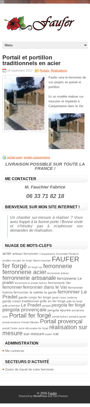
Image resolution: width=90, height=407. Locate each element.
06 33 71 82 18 (45, 196)
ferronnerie (57, 266)
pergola (46, 305)
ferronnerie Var (59, 283)
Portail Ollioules (30, 322)
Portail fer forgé (30, 315)
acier (6, 253)
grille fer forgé (74, 301)
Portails (44, 70)
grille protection (11, 305)
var (56, 334)
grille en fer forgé (53, 301)
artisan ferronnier (25, 254)
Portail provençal (61, 321)
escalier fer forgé (22, 260)
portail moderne (11, 322)
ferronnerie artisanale (29, 278)
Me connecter (14, 351)
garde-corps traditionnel (20, 301)
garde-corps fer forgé (34, 297)
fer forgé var (35, 267)
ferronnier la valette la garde (35, 292)
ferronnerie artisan (58, 273)
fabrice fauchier (42, 260)
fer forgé (14, 266)
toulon (48, 334)
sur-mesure (34, 334)
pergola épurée (59, 310)
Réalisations (59, 70)
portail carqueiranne (37, 157)
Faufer (52, 393)
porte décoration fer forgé (33, 328)
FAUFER (65, 259)
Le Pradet (31, 305)
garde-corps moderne (64, 297)
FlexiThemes (60, 396)
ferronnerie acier (24, 272)
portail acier (14, 157)
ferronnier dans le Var (45, 287)
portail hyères (60, 316)
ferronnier (12, 287)
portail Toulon (10, 328)
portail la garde (77, 316)
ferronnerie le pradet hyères (31, 283)
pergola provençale (24, 309)
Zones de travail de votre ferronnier (29, 369)
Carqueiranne (47, 253)
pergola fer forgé (68, 305)
